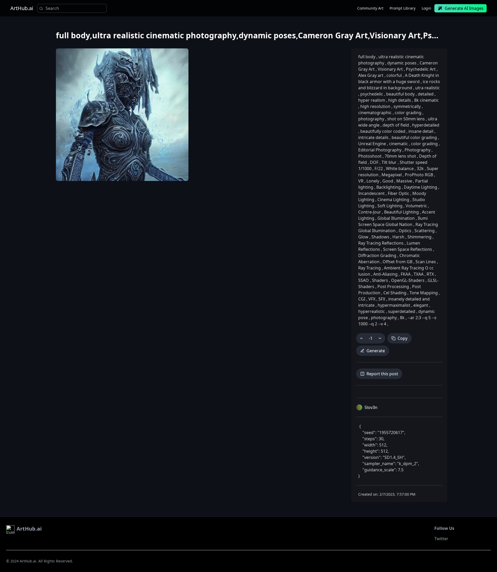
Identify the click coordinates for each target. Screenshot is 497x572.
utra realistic (427, 88)
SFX (381, 299)
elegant (420, 305)
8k (402, 317)
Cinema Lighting (393, 199)
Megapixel (392, 175)
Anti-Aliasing (385, 274)
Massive (404, 181)
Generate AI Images (464, 8)
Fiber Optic (398, 193)
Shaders (380, 280)
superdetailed (401, 311)
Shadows (380, 237)
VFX (371, 299)
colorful (394, 75)
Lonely (373, 181)
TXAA (419, 274)
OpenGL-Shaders (408, 280)
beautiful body (400, 94)
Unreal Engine (372, 143)
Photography (418, 150)
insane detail (420, 131)
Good (387, 181)
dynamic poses (402, 63)
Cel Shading (394, 293)
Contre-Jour (370, 212)
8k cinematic (426, 100)
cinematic (398, 143)
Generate (376, 351)
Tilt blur (389, 162)
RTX (430, 274)
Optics (405, 230)
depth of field (396, 125)
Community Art (370, 8)
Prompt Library (402, 8)
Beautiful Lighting (401, 212)
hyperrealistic (372, 311)
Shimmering (419, 237)
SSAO (364, 280)
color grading (408, 112)
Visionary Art (390, 69)
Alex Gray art (371, 75)
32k (420, 168)
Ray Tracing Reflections (381, 243)
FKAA (406, 274)
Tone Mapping (423, 293)
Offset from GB (397, 262)
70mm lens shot (400, 156)
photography (371, 119)
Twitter (441, 538)
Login (426, 8)
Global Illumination (396, 218)
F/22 (379, 168)
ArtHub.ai (21, 8)
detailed (426, 94)
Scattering (424, 230)
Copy (402, 338)
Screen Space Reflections (407, 249)
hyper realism (372, 100)
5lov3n (370, 407)
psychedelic (371, 94)
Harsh (398, 237)
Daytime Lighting (420, 187)
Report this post (382, 374)
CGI (362, 299)
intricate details (374, 137)
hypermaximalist (394, 305)
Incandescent (372, 193)
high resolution (375, 106)
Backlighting (388, 187)
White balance (400, 168)
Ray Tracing (370, 268)
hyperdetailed (425, 125)
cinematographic (375, 112)
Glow (363, 237)
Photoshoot (370, 156)
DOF (374, 162)
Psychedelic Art (421, 69)
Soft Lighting (390, 206)
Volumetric (416, 206)
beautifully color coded (382, 131)
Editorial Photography (380, 150)
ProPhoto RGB (419, 175)
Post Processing (393, 286)
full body (367, 57)
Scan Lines (425, 262)
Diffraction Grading (377, 255)
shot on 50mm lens (406, 119)
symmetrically (407, 106)
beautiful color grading (414, 137)
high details (399, 100)
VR (361, 181)
